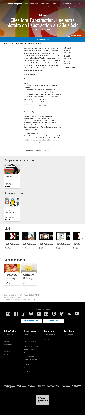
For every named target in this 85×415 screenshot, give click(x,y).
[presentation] (82, 239)
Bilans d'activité (7, 341)
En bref (6, 43)
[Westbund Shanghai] (67, 387)
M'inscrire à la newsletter (31, 320)
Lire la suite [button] (42, 106)
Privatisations (27, 338)
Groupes (26, 334)
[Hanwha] (76, 387)
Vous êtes (77, 7)
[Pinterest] (54, 314)
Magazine (37, 43)
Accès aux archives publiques (30, 367)
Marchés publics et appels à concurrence (30, 342)
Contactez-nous (53, 320)
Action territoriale (8, 354)
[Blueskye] (31, 314)
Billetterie (60, 7)
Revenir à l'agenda (76, 35)
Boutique (69, 7)
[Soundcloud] (69, 314)
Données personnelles (46, 410)
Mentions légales (28, 410)
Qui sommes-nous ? (8, 334)
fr (79, 3)
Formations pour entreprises (50, 334)
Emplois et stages (8, 344)
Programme (44, 3)
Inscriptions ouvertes (9, 214)
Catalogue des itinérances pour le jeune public (31, 360)
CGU (40, 410)
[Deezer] (61, 314)
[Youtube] (77, 314)
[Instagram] (8, 314)
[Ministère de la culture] (42, 400)
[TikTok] (38, 314)
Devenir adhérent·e (48, 7)
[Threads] (23, 314)
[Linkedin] (46, 314)
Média (30, 43)
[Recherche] (75, 3)
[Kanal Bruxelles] (54, 387)
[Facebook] (16, 314)
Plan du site (35, 410)
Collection (56, 3)
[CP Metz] (33, 387)
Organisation (7, 338)
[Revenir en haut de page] (81, 411)
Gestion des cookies (56, 410)
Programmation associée (18, 43)
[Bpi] (10, 387)
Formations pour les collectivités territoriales (51, 338)
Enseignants (26, 353)
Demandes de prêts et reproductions (31, 346)
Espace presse (27, 371)
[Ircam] (22, 387)
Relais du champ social (29, 356)
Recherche (26, 364)
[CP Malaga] (42, 387)
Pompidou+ (66, 3)
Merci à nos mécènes (68, 334)
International (7, 351)
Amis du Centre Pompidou (69, 338)
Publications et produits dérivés (30, 349)
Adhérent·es (6, 348)
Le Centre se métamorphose (31, 3)
